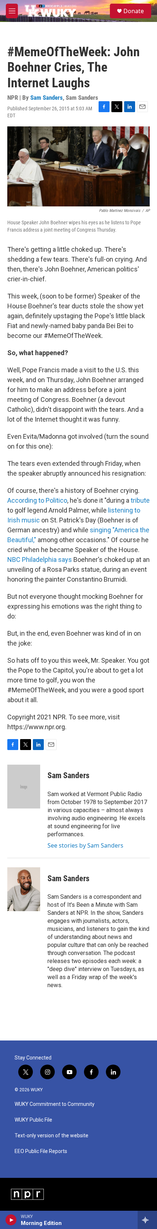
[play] (11, 1220)
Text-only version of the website (51, 1135)
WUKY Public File (33, 1120)
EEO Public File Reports (41, 1151)
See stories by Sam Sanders (85, 845)
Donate (133, 11)
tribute (140, 500)
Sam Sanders (46, 97)
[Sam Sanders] (23, 786)
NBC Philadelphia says (39, 559)
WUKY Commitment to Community (55, 1104)
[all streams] (147, 1220)
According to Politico (37, 500)
